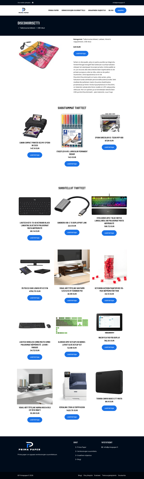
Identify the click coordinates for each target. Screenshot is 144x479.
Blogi (111, 10)
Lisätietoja (81, 53)
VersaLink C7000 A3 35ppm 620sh (72, 407)
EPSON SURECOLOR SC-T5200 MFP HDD (109, 137)
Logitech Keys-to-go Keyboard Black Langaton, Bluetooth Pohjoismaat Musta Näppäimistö (35, 225)
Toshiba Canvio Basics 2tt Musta (109, 398)
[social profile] (32, 2)
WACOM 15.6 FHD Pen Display (109, 337)
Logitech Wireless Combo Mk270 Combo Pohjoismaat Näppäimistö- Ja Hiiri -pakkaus (34, 344)
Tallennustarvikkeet (27, 28)
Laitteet (101, 39)
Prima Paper (53, 10)
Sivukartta (122, 475)
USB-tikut (41, 28)
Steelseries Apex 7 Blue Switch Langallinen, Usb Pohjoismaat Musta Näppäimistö (109, 221)
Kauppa (121, 10)
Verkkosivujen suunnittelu (73, 10)
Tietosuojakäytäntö (109, 475)
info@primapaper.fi (119, 3)
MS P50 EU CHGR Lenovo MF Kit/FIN (35, 288)
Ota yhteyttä (88, 475)
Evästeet (97, 475)
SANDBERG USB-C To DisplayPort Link (72, 222)
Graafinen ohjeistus (97, 10)
